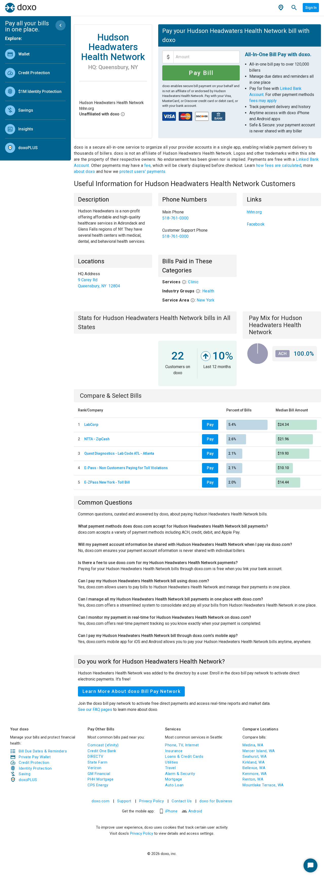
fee (147, 165)
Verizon (95, 768)
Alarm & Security (180, 773)
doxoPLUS (28, 779)
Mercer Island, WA (258, 751)
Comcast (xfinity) (103, 745)
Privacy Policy (151, 801)
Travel (170, 768)
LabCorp (91, 425)
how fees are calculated (278, 165)
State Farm (97, 762)
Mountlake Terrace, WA (263, 785)
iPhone (171, 811)
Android (195, 811)
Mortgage (173, 779)
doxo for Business (215, 801)
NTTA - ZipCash (97, 439)
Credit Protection (34, 762)
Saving (24, 774)
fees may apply (263, 100)
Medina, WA (252, 745)
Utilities (171, 762)
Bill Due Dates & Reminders (43, 751)
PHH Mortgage (100, 779)
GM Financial (99, 773)
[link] (35, 54)
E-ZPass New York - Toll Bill (107, 482)
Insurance (174, 751)
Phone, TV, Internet (182, 745)
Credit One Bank (102, 751)
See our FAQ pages (95, 709)
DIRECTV (96, 756)
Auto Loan (174, 785)
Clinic (193, 281)
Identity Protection (35, 768)
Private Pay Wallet (35, 757)
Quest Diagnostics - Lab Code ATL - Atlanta (119, 453)
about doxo (85, 171)
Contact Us (182, 801)
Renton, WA (252, 779)
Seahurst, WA (254, 756)
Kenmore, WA (254, 773)
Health (208, 291)
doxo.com (100, 801)
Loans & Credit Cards (184, 756)
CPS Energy (98, 785)
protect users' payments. (142, 171)
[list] (35, 100)
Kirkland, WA (253, 762)
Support (124, 801)
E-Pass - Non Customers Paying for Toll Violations (126, 468)
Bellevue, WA (253, 768)
